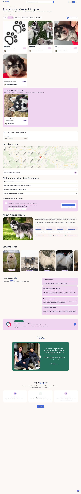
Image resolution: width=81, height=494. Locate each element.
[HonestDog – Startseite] (6, 2)
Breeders (18, 17)
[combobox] (40, 2)
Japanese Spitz (12, 269)
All (5, 17)
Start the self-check (68, 205)
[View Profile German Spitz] (47, 260)
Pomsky (29, 268)
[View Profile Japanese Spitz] (11, 261)
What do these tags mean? (8, 249)
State (32, 17)
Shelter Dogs (25, 17)
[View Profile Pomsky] (29, 260)
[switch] (76, 17)
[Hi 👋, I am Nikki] (78, 491)
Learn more (37, 224)
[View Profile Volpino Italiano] (64, 260)
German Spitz (47, 268)
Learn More (39, 17)
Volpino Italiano (65, 268)
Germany (7, 136)
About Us (40, 406)
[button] (40, 156)
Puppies (11, 17)
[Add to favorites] (26, 22)
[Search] (53, 2)
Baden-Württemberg (9, 138)
